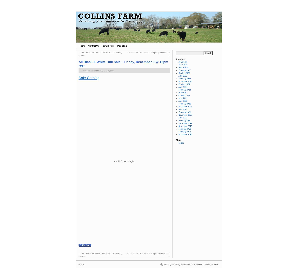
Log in (181, 143)
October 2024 (184, 84)
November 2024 (185, 81)
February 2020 (184, 121)
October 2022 (184, 95)
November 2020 (185, 115)
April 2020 (182, 118)
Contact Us (93, 46)
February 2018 (184, 129)
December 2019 (185, 123)
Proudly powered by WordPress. (177, 265)
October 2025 (184, 73)
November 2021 (185, 107)
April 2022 (182, 101)
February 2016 (184, 132)
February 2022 (184, 104)
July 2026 (182, 62)
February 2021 (184, 112)
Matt (112, 71)
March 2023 (183, 93)
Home (82, 46)
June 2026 (182, 65)
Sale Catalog (89, 78)
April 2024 (182, 87)
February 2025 (184, 79)
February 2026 (184, 70)
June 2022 (182, 98)
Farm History (108, 46)
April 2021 (182, 109)
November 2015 (185, 134)
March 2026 (183, 67)
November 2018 (185, 126)
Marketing (122, 46)
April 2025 (182, 76)
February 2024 (184, 90)
